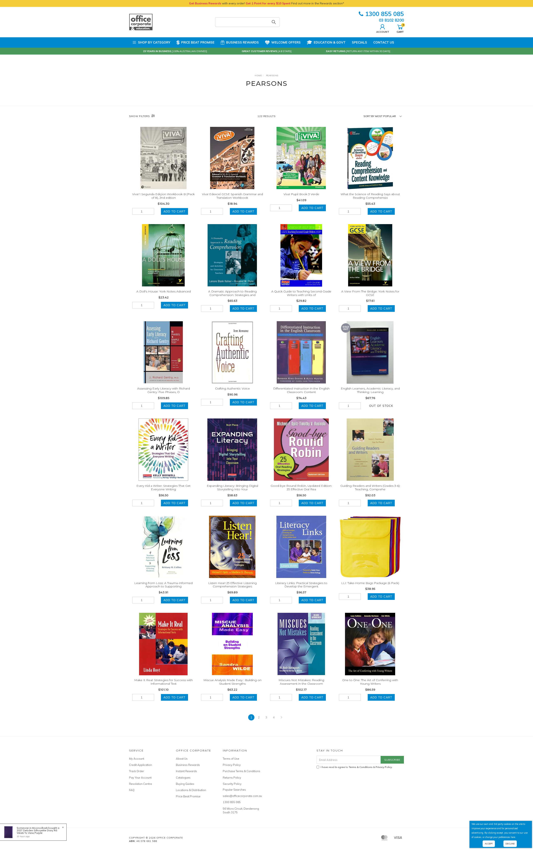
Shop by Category (154, 42)
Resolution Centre (140, 783)
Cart (400, 28)
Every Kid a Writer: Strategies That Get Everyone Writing (163, 487)
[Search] (274, 22)
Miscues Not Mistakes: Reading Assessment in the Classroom (301, 681)
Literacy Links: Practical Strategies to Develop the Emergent (301, 584)
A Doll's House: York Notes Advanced (163, 291)
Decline (510, 843)
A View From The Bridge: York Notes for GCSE (370, 293)
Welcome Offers (286, 42)
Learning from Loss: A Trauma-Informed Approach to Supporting (163, 584)
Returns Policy (232, 777)
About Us (182, 758)
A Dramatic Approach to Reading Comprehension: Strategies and (232, 293)
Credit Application (140, 765)
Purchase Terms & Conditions (241, 771)
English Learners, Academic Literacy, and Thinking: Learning (370, 390)
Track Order (136, 771)
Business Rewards (242, 42)
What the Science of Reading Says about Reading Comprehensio (370, 196)
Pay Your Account (140, 777)
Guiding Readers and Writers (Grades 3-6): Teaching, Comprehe (370, 487)
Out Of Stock (381, 406)
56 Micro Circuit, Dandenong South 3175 (241, 810)
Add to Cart (174, 211)
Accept (489, 843)
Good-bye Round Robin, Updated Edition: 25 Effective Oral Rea (301, 487)
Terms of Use (231, 758)
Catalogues (183, 777)
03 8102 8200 (391, 20)
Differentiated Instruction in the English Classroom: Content (301, 390)
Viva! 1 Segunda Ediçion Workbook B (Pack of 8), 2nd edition (163, 196)
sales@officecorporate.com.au (241, 796)
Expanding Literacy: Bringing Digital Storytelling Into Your (232, 487)
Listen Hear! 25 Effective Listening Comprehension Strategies (232, 584)
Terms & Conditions (360, 767)
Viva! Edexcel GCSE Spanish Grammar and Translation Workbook (232, 196)
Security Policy (232, 783)
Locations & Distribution (191, 790)
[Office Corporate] (141, 22)
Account (382, 31)
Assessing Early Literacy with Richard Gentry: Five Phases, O (163, 390)
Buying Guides (185, 783)
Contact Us (383, 42)
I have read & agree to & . (356, 767)
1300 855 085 (384, 13)
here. (513, 837)
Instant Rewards (186, 771)
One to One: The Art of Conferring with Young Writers (370, 681)
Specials (359, 42)
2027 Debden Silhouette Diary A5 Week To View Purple (37, 831)
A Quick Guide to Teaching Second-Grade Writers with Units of (301, 293)
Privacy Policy (232, 765)
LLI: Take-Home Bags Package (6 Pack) (370, 583)
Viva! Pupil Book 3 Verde (301, 194)
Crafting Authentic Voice (232, 388)
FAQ (131, 790)
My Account (136, 758)
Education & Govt (330, 42)
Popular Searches (234, 789)
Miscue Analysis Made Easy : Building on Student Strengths (232, 681)
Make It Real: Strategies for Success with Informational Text (163, 681)
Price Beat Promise (197, 42)
